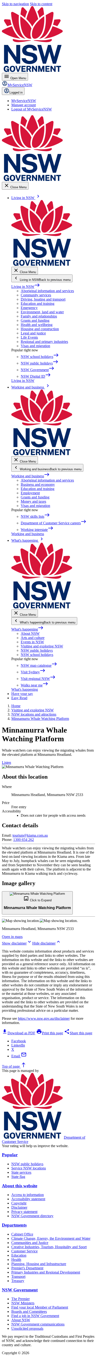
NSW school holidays (37, 655)
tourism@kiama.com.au (30, 835)
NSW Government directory (32, 1216)
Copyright (18, 1203)
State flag (18, 1177)
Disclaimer (19, 1207)
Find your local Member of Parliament (39, 1307)
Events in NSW (32, 642)
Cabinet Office (22, 1234)
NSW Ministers (22, 1303)
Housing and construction (40, 329)
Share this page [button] (78, 1033)
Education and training (37, 304)
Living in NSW (25, 287)
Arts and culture (32, 638)
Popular (10, 1154)
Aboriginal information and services (47, 291)
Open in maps (12, 937)
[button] (37, 902)
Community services (36, 295)
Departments (14, 1225)
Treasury (17, 1281)
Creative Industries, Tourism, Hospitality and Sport (49, 1247)
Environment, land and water (42, 312)
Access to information (27, 1195)
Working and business (30, 476)
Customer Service (24, 1251)
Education (18, 1255)
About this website (19, 1185)
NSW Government (20, 1289)
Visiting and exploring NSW (42, 646)
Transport (18, 1277)
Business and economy (38, 484)
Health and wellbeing (37, 325)
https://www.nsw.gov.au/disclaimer (44, 1018)
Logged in (16, 92)
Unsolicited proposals (27, 1328)
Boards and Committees (29, 1312)
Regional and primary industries (44, 342)
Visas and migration (35, 346)
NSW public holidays (37, 650)
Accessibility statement (28, 1199)
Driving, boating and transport (43, 299)
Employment (30, 493)
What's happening (27, 629)
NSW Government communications (38, 1324)
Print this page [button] (49, 1033)
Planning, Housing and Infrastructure (38, 1264)
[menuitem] (23, 101)
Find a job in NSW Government (35, 1316)
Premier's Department (27, 1268)
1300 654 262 (23, 840)
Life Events (29, 337)
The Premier (20, 1299)
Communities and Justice (29, 1243)
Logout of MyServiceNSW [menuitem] (31, 109)
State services (21, 1172)
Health (16, 1260)
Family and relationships (39, 316)
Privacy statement (24, 1212)
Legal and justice (33, 333)
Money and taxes (33, 501)
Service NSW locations (28, 1168)
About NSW (30, 633)
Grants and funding (35, 320)
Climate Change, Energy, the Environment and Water (50, 1238)
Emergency (29, 308)
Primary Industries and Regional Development (45, 1272)
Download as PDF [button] (18, 1033)
